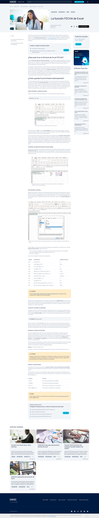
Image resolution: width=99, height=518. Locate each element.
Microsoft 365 (54, 12)
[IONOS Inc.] (19, 500)
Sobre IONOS (45, 499)
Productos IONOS (79, 1)
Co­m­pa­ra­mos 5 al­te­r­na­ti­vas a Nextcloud (81, 87)
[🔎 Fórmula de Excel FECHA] (49, 114)
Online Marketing (24, 6)
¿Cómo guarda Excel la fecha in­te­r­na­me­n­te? (17, 44)
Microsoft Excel (62, 12)
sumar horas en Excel (62, 396)
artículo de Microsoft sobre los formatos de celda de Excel (45, 293)
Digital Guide (16, 6)
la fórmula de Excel (52, 38)
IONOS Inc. (15, 511)
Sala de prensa (53, 499)
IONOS (11, 6)
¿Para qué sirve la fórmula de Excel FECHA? (17, 40)
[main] (49, 228)
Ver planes (66, 413)
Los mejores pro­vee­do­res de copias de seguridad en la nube (81, 99)
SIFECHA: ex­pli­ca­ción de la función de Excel (22, 477)
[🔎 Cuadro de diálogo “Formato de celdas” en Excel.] (49, 221)
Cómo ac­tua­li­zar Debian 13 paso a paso (81, 112)
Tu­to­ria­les (73, 12)
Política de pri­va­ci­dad (83, 499)
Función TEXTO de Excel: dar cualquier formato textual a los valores (73, 447)
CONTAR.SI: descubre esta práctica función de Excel (48, 446)
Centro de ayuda (61, 499)
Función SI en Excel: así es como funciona (21, 446)
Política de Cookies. (53, 516)
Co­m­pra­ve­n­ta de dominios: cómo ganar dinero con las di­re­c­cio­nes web (81, 73)
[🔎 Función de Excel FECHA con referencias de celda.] (49, 170)
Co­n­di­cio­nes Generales (72, 499)
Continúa (66, 50)
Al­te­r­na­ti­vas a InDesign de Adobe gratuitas (80, 125)
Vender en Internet (33, 6)
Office (68, 12)
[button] (81, 57)
